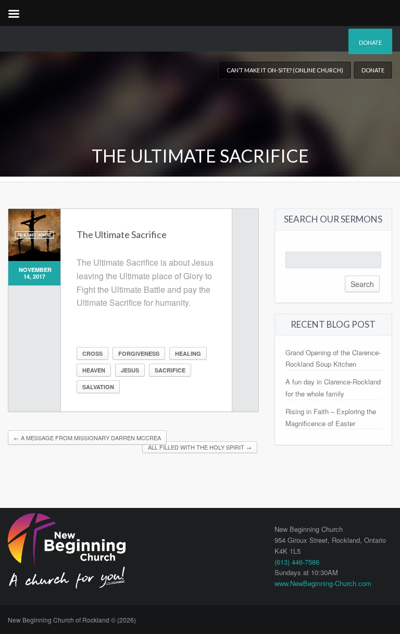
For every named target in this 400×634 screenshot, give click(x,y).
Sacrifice (170, 370)
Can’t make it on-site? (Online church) (285, 70)
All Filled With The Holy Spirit (200, 447)
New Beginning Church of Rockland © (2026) (72, 619)
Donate (370, 42)
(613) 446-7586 (296, 562)
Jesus (130, 370)
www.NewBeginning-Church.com (322, 583)
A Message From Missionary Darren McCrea (87, 437)
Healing (188, 353)
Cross (92, 353)
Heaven (93, 370)
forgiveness (138, 353)
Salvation (98, 387)
